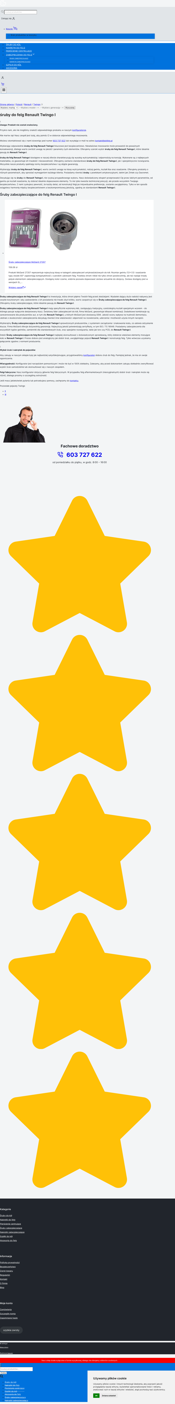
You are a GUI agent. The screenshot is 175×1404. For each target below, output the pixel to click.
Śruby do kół (13, 44)
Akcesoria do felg (8, 1240)
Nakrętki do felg (15, 48)
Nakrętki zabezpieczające (20, 62)
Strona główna (7, 104)
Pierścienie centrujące (19, 51)
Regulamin (5, 1275)
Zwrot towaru (6, 1271)
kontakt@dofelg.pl (103, 141)
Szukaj (3, 1373)
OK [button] (96, 1396)
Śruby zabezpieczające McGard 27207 (27, 262)
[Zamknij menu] (0, 1365)
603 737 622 (59, 141)
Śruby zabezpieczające (19, 58)
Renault (27, 104)
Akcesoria (11, 68)
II (5, 391)
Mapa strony (4, 1347)
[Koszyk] (2, 85)
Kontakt (3, 1279)
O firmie (4, 1283)
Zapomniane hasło (9, 1318)
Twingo (36, 104)
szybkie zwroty (11, 1330)
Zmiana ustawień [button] (109, 1396)
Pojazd (19, 104)
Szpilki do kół (13, 65)
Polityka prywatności (10, 1262)
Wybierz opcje (15, 287)
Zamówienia (6, 1309)
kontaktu (74, 380)
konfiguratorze (79, 130)
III (5, 394)
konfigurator (89, 355)
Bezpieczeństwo (8, 1267)
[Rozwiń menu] (4, 90)
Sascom (10, 1353)
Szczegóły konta (8, 1314)
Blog (2, 1287)
